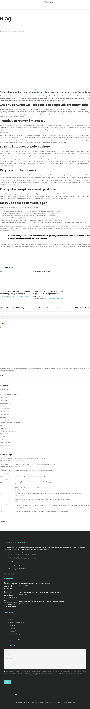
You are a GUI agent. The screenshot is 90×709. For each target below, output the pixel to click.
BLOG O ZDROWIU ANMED (14, 89)
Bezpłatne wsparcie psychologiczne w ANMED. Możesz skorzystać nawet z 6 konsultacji (42, 499)
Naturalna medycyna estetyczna (10, 422)
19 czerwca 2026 (19, 495)
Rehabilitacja (4, 436)
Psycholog (3, 434)
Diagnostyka (4, 403)
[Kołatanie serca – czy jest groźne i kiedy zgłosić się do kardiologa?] (6, 471)
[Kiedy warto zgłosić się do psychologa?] (6, 489)
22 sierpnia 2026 (19, 460)
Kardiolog (3, 420)
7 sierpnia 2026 (19, 472)
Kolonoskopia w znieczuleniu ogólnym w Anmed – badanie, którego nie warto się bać (41, 511)
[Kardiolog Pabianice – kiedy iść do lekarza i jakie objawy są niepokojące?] (6, 483)
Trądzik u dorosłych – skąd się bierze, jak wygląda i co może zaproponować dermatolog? (48, 293)
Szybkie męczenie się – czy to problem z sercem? (30, 458)
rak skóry (44, 89)
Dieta (1, 406)
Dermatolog (25, 89)
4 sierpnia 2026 (19, 478)
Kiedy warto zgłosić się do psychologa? (27, 488)
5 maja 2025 (3, 89)
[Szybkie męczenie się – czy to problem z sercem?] (6, 460)
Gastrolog (3, 411)
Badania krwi (4, 389)
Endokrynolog (4, 409)
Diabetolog (3, 400)
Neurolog (3, 425)
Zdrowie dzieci (4, 445)
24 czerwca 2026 (19, 489)
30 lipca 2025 (3, 296)
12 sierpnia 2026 (19, 466)
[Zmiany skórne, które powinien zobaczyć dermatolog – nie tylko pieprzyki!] (15, 279)
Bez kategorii (4, 392)
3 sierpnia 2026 (19, 484)
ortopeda (3, 428)
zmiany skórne (51, 89)
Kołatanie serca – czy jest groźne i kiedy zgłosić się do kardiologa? (36, 470)
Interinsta (3, 417)
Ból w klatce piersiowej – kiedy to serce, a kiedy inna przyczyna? (35, 464)
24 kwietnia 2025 (37, 298)
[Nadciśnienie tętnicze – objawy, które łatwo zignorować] (6, 477)
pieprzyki (38, 89)
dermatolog (32, 89)
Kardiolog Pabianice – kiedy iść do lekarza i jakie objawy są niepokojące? (37, 482)
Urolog (2, 439)
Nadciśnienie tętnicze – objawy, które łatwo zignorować (32, 476)
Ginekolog (3, 414)
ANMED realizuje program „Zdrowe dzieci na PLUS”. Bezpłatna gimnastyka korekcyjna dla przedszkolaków (48, 493)
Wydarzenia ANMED (6, 442)
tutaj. (12, 676)
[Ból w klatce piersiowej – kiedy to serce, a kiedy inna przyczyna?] (6, 465)
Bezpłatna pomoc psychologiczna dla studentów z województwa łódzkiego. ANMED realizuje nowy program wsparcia (52, 505)
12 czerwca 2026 (19, 513)
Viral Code (72, 702)
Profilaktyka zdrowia (6, 431)
